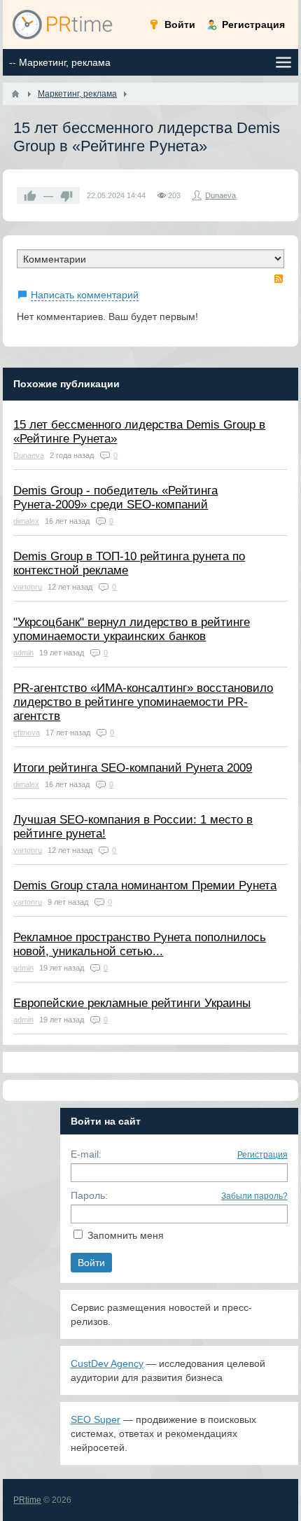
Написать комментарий (85, 294)
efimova (26, 732)
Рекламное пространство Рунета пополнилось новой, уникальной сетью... (139, 944)
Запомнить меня (126, 1235)
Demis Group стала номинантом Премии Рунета (144, 885)
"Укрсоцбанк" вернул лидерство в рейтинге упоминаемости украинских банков (131, 629)
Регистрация (262, 1155)
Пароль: (89, 1195)
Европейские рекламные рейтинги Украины (132, 1003)
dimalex (26, 521)
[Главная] (15, 94)
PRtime (27, 1500)
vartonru (27, 587)
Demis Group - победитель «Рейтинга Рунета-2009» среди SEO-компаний (115, 497)
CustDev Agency (107, 1363)
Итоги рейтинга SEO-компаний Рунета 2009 (132, 768)
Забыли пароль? (254, 1196)
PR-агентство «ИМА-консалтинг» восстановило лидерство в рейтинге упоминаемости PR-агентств (143, 702)
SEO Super (95, 1419)
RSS (278, 278)
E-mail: (86, 1154)
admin (23, 652)
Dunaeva (220, 195)
